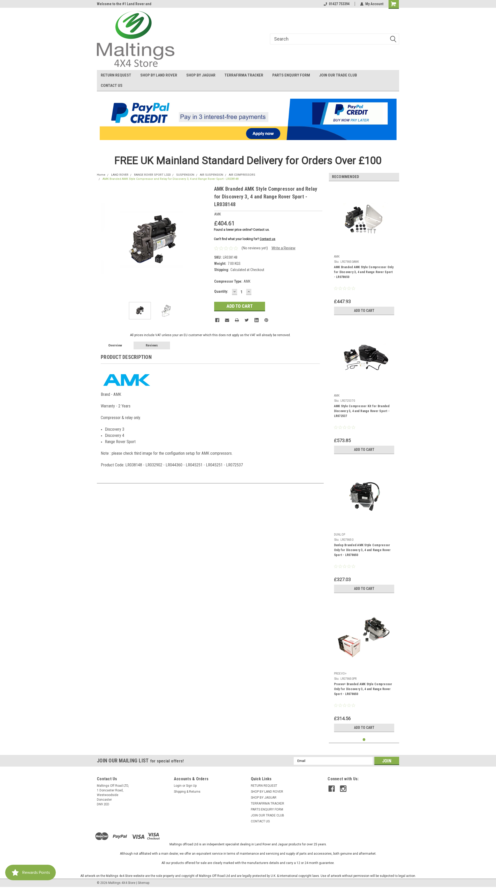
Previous (102, 241)
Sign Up (191, 785)
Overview (115, 345)
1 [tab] (364, 739)
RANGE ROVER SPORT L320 (152, 174)
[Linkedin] (256, 320)
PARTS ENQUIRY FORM (291, 75)
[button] (248, 119)
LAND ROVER (119, 174)
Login (178, 785)
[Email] (227, 320)
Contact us (267, 239)
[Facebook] (217, 320)
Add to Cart (364, 310)
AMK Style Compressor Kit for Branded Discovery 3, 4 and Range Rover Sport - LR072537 (362, 411)
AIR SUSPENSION (211, 174)
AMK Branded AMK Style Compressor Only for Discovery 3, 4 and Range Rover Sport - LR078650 (363, 272)
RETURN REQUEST (116, 75)
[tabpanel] (364, 251)
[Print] (237, 320)
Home (101, 174)
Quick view (364, 249)
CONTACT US (111, 85)
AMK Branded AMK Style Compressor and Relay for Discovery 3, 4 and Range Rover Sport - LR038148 (170, 179)
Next (205, 241)
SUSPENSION (185, 174)
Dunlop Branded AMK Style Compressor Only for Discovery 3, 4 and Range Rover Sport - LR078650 (362, 550)
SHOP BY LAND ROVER (158, 75)
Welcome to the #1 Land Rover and (124, 4)
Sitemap (143, 883)
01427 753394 (339, 4)
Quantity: (221, 291)
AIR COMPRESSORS (242, 174)
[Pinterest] (266, 320)
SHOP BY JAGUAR (200, 75)
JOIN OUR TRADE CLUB (338, 75)
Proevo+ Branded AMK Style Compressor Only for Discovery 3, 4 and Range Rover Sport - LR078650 (363, 689)
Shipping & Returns (187, 791)
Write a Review (284, 248)
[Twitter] (247, 320)
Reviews (152, 345)
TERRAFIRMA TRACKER (243, 75)
